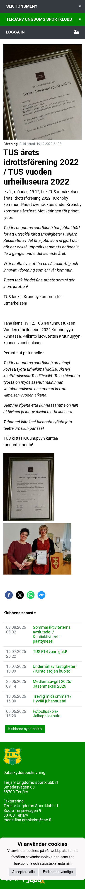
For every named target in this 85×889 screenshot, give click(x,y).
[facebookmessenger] (41, 595)
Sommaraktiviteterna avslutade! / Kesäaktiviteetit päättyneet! (51, 634)
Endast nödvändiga (58, 872)
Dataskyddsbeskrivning (24, 772)
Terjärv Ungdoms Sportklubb (43, 19)
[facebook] (9, 595)
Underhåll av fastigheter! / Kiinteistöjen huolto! (55, 668)
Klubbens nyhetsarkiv (25, 729)
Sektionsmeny (43, 6)
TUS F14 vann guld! (50, 651)
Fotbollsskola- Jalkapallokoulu (46, 713)
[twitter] (20, 595)
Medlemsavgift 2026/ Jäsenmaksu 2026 (52, 683)
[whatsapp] (31, 595)
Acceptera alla (23, 872)
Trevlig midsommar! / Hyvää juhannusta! (52, 698)
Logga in (15, 32)
